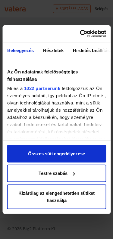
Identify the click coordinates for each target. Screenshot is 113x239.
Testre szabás (53, 173)
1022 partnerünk (42, 88)
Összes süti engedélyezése (56, 153)
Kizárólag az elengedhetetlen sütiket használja (56, 196)
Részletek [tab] (53, 50)
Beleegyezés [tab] (20, 50)
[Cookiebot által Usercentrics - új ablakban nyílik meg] (80, 34)
